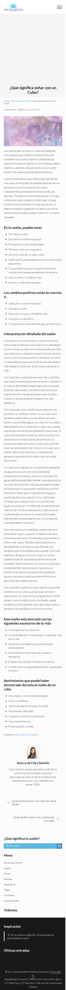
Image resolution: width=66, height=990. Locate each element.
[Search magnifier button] (59, 846)
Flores (7, 873)
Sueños (7, 868)
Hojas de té (9, 884)
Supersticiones (11, 900)
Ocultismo (9, 895)
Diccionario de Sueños (21, 101)
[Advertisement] (33, 51)
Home (6, 101)
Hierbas (8, 879)
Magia (7, 889)
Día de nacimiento (13, 862)
